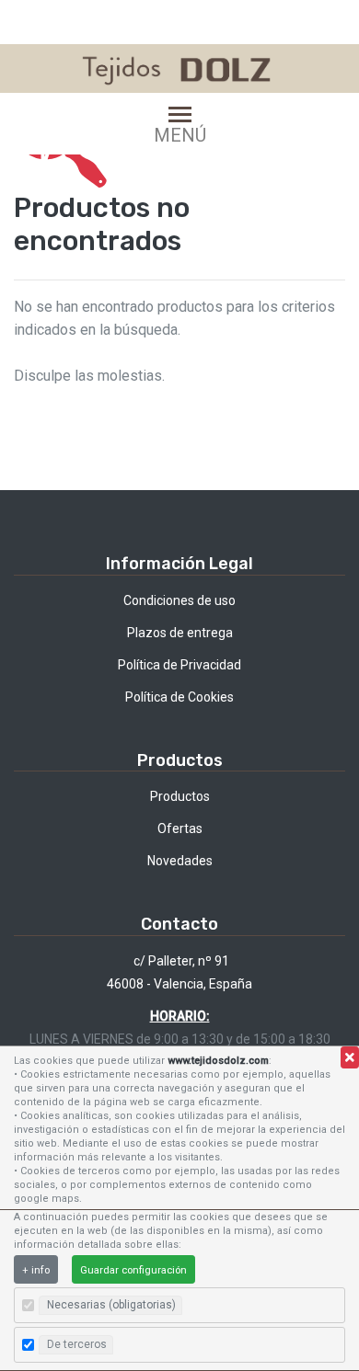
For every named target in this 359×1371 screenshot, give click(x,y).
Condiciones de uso (179, 600)
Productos (180, 796)
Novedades (180, 860)
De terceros (77, 1344)
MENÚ (180, 134)
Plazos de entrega (180, 632)
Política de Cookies (179, 697)
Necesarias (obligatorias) (111, 1304)
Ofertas (180, 828)
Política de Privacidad (179, 664)
